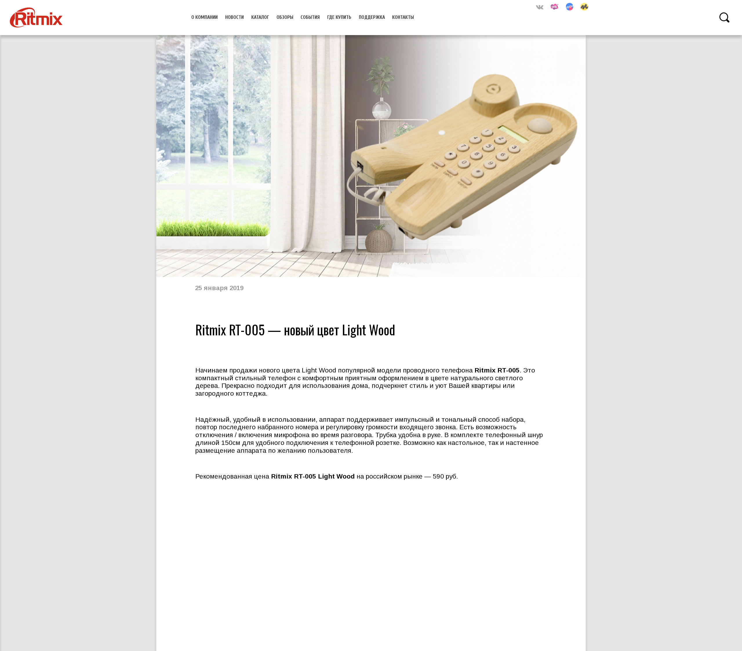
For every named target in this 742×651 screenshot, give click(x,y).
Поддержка (372, 17)
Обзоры (285, 17)
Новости (234, 17)
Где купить (339, 17)
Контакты (403, 17)
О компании (204, 17)
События (310, 17)
